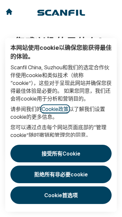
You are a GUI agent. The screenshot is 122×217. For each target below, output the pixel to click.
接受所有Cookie (61, 153)
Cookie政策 (55, 109)
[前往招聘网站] (9, 12)
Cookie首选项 (61, 195)
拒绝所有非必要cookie (61, 174)
